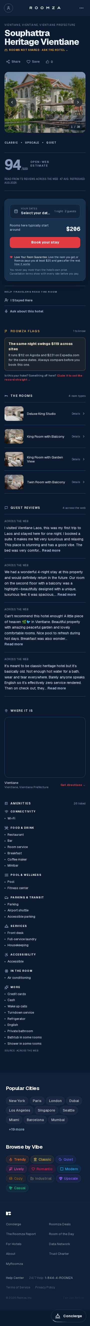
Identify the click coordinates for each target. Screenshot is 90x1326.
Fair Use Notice (73, 1297)
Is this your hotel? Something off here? (43, 377)
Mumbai (58, 1120)
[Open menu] (81, 8)
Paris (37, 1101)
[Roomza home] (45, 8)
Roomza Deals (60, 1224)
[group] (45, 102)
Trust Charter (59, 1254)
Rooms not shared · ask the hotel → (38, 50)
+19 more (16, 1129)
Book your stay (45, 242)
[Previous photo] (12, 102)
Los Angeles (19, 1110)
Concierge (13, 1224)
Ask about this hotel (26, 311)
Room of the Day (61, 1234)
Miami (14, 1120)
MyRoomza (14, 1264)
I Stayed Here (21, 300)
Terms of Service (18, 1287)
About (10, 1254)
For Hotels (14, 1244)
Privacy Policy (45, 1287)
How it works (22, 264)
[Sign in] (8, 8)
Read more (51, 550)
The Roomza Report (21, 1234)
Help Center (15, 1278)
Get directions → (73, 785)
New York (17, 1101)
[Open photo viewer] (45, 102)
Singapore (46, 1110)
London (55, 1101)
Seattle (69, 1110)
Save (36, 62)
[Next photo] (78, 102)
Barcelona (35, 1120)
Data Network (59, 1244)
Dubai (74, 1101)
